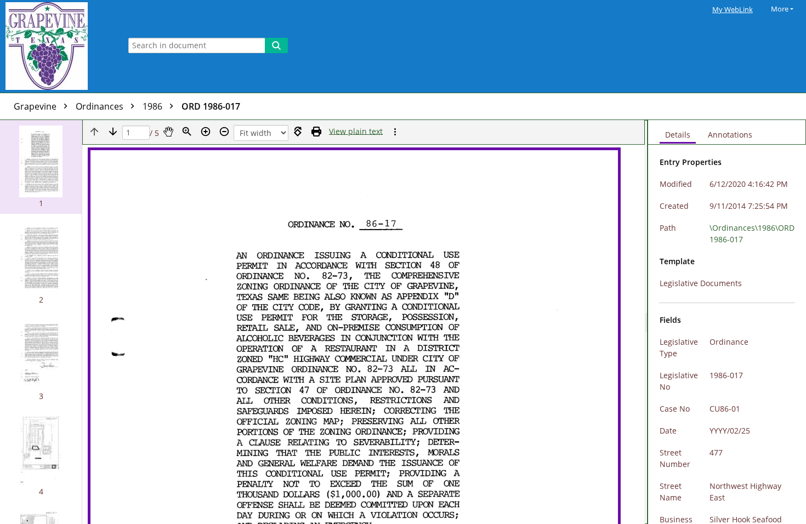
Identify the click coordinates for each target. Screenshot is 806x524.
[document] (727, 322)
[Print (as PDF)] (316, 131)
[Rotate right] (297, 131)
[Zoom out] (224, 131)
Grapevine (36, 106)
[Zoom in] (205, 131)
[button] (41, 167)
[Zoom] (187, 131)
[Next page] (113, 131)
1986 (153, 106)
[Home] (57, 46)
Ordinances (101, 106)
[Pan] (168, 131)
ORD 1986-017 (210, 106)
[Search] (276, 45)
